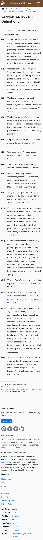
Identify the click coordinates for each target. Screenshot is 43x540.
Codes (14, 509)
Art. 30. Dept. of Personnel (14, 11)
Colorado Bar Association (15, 439)
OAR (14, 526)
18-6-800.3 (29, 155)
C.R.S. (8, 9)
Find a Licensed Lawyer (10, 447)
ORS (18, 526)
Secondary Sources (9, 500)
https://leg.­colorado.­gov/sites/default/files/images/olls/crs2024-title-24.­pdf (21, 389)
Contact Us (5, 493)
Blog (3, 482)
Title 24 (15, 9)
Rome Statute (17, 534)
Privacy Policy (7, 504)
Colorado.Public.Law (20, 3)
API (2, 490)
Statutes (15, 516)
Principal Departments (29, 9)
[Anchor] (19, 34)
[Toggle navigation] (39, 3)
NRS (13, 519)
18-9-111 (31, 295)
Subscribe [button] (7, 421)
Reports (4, 497)
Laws (14, 523)
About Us (5, 486)
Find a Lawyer (7, 479)
